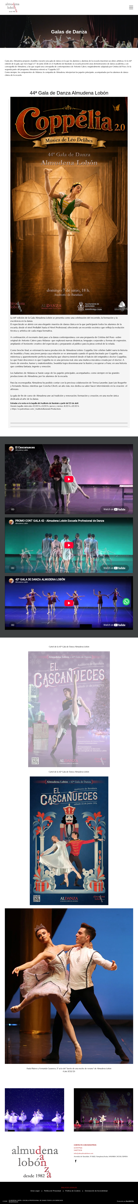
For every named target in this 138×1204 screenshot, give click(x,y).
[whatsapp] (126, 602)
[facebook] (76, 1161)
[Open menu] (131, 7)
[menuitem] (35, 1190)
